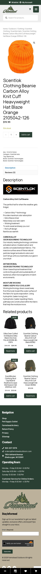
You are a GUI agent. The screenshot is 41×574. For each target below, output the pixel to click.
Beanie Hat (10, 156)
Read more (10, 351)
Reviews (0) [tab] (10, 172)
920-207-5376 (11, 448)
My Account (27, 2)
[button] (34, 43)
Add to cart (25, 134)
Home (5, 29)
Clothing (21, 29)
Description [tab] (10, 168)
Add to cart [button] (30, 351)
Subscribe (7, 551)
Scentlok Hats (16, 31)
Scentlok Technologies (15, 159)
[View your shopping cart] (30, 9)
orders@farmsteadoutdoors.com (18, 451)
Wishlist (15, 2)
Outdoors (12, 29)
